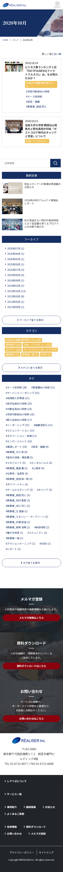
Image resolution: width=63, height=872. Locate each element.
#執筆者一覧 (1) (14, 538)
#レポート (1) (13, 549)
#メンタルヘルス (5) (41, 462)
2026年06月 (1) (15, 253)
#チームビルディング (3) (19, 489)
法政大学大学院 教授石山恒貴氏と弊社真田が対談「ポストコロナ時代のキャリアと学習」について (41, 130)
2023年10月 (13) (16, 291)
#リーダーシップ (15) (17, 425)
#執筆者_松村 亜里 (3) (18, 500)
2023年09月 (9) (15, 296)
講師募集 (31, 807)
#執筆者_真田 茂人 (36, 106)
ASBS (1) (46, 354)
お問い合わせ (14, 833)
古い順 (57, 54)
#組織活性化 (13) (43, 425)
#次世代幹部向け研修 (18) (20, 414)
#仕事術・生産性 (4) (17, 473)
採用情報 (12, 826)
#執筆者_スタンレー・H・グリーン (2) (27, 516)
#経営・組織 (33, 101)
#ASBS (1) (45, 543)
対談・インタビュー (37, 141)
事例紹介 (12, 807)
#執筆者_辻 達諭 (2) (16, 511)
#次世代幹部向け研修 (38, 91)
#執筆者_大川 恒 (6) (16, 452)
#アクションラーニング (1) (20, 543)
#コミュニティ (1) (37, 532)
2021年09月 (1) (15, 307)
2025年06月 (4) (15, 275)
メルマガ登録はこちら (31, 617)
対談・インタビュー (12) (37, 344)
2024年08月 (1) (15, 280)
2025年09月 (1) (15, 264)
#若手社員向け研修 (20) (19, 403)
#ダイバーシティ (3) (17, 484)
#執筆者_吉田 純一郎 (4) (19, 479)
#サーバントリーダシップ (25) (22, 393)
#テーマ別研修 (34, 96)
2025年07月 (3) (15, 269)
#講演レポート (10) (16, 446)
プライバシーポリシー (21, 852)
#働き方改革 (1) (14, 532)
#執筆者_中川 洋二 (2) (18, 506)
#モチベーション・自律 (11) (21, 436)
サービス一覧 (14, 794)
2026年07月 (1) (15, 248)
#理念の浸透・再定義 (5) (19, 457)
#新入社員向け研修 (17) (19, 419)
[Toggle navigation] (57, 5)
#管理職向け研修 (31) (43, 387)
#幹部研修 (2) (41, 527)
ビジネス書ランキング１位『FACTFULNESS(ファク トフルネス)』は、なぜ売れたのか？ (41, 72)
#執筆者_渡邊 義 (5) (16, 468)
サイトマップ (46, 852)
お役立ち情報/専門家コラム (40, 84)
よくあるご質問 (15, 814)
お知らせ (50, 807)
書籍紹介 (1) (12, 354)
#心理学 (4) (38, 468)
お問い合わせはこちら (31, 718)
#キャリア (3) (44, 489)
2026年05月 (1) (15, 259)
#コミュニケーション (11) (20, 430)
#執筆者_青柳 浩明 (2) (18, 527)
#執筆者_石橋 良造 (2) (18, 522)
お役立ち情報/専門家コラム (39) (23, 340)
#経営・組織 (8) (40, 446)
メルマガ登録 (38, 833)
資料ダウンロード (36, 826)
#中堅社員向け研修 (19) (19, 409)
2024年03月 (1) (15, 285)
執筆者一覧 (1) (30, 354)
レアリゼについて (17, 781)
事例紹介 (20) (13, 344)
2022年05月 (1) (15, 301)
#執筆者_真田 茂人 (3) (18, 495)
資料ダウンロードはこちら (31, 666)
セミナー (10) (13, 349)
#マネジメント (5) (16, 462)
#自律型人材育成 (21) (17, 398)
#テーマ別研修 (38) (16, 387)
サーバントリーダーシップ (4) (40, 349)
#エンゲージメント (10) (19, 441)
